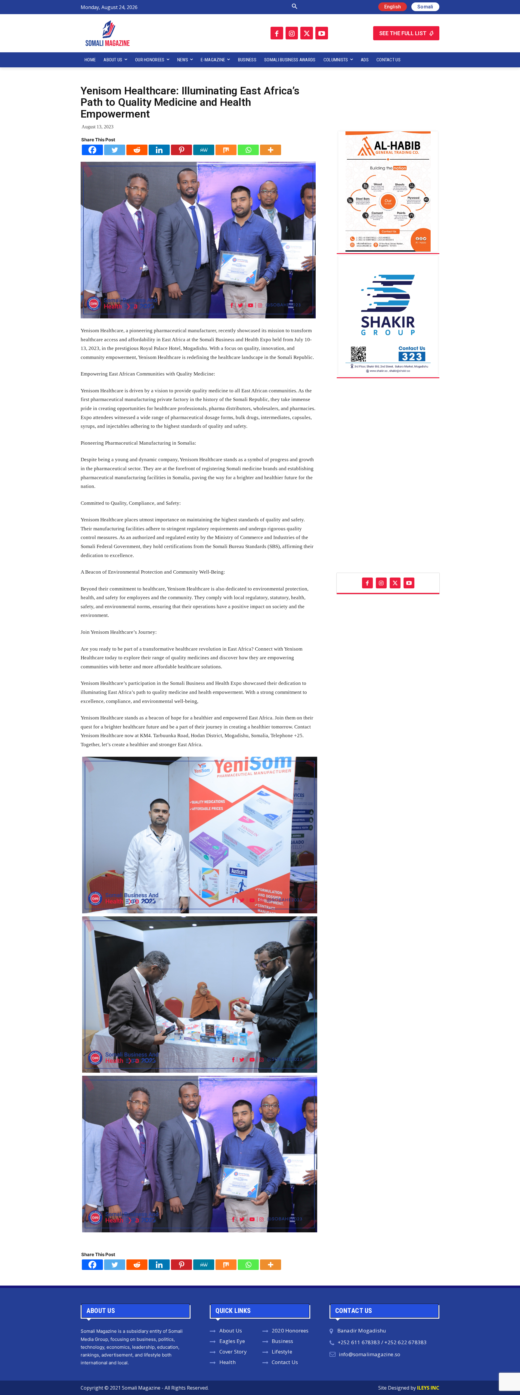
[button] (231, 6)
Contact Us (285, 1362)
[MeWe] (203, 150)
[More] (270, 150)
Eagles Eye (232, 1341)
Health (227, 1362)
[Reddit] (136, 150)
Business (282, 1341)
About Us (230, 1330)
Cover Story (233, 1351)
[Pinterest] (181, 150)
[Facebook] (277, 33)
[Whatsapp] (248, 150)
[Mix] (226, 150)
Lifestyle (282, 1351)
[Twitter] (306, 33)
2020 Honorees (290, 1330)
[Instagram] (292, 33)
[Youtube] (321, 33)
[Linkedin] (159, 150)
